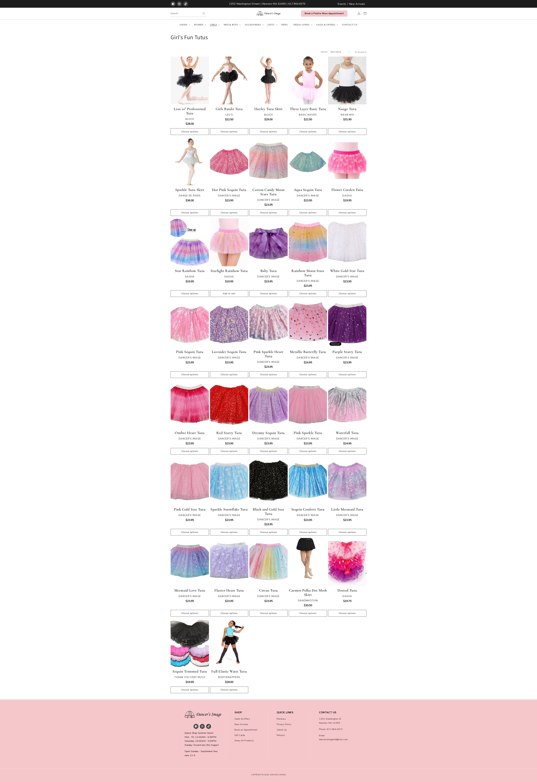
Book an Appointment (246, 729)
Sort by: (324, 52)
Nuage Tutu (347, 109)
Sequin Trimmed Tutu (189, 671)
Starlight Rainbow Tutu (229, 271)
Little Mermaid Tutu (347, 509)
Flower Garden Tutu (347, 190)
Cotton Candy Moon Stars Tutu (268, 192)
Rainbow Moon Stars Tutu (307, 273)
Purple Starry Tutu (347, 352)
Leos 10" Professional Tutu (190, 111)
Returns (281, 735)
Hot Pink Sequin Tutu (229, 190)
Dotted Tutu (347, 590)
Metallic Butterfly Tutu (308, 352)
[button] (184, 25)
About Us (282, 729)
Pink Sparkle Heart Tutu (268, 354)
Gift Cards (240, 735)
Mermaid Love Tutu (189, 590)
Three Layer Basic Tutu (308, 109)
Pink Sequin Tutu (189, 352)
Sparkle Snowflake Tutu (229, 509)
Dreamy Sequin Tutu (268, 433)
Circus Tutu (268, 590)
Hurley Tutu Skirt (268, 109)
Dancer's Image (278, 774)
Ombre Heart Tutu (190, 433)
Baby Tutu (268, 271)
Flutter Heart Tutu (229, 590)
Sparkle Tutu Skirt (189, 190)
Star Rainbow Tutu (190, 271)
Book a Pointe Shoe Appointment (324, 13)
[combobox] (189, 13)
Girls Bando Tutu (229, 109)
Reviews (281, 718)
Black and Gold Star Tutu (268, 511)
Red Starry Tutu (229, 433)
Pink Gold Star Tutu (190, 509)
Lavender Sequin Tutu (229, 352)
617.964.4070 (334, 729)
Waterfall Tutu (347, 433)
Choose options (189, 131)
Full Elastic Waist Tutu (229, 671)
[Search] (204, 13)
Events (342, 4)
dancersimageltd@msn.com (333, 739)
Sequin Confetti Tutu (308, 509)
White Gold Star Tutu (347, 271)
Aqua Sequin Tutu (308, 190)
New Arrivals (357, 4)
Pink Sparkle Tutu (308, 433)
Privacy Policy (284, 724)
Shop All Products (244, 740)
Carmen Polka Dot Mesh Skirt (308, 592)
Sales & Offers (242, 718)
